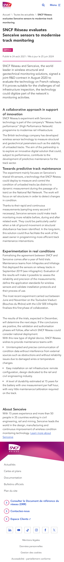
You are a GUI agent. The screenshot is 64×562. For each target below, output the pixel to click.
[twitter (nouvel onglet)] (54, 530)
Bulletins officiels (14, 484)
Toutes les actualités (24, 14)
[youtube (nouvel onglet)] (19, 530)
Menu (53, 5)
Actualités (9, 464)
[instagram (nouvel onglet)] (36, 530)
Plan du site (10, 490)
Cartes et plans (12, 471)
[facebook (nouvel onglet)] (45, 530)
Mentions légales (31, 540)
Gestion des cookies (31, 552)
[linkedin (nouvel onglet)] (10, 530)
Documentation (13, 477)
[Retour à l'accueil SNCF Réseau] (7, 5)
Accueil (6, 14)
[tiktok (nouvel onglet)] (27, 530)
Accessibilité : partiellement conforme (31, 558)
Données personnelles (31, 546)
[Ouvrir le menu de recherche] (43, 5)
